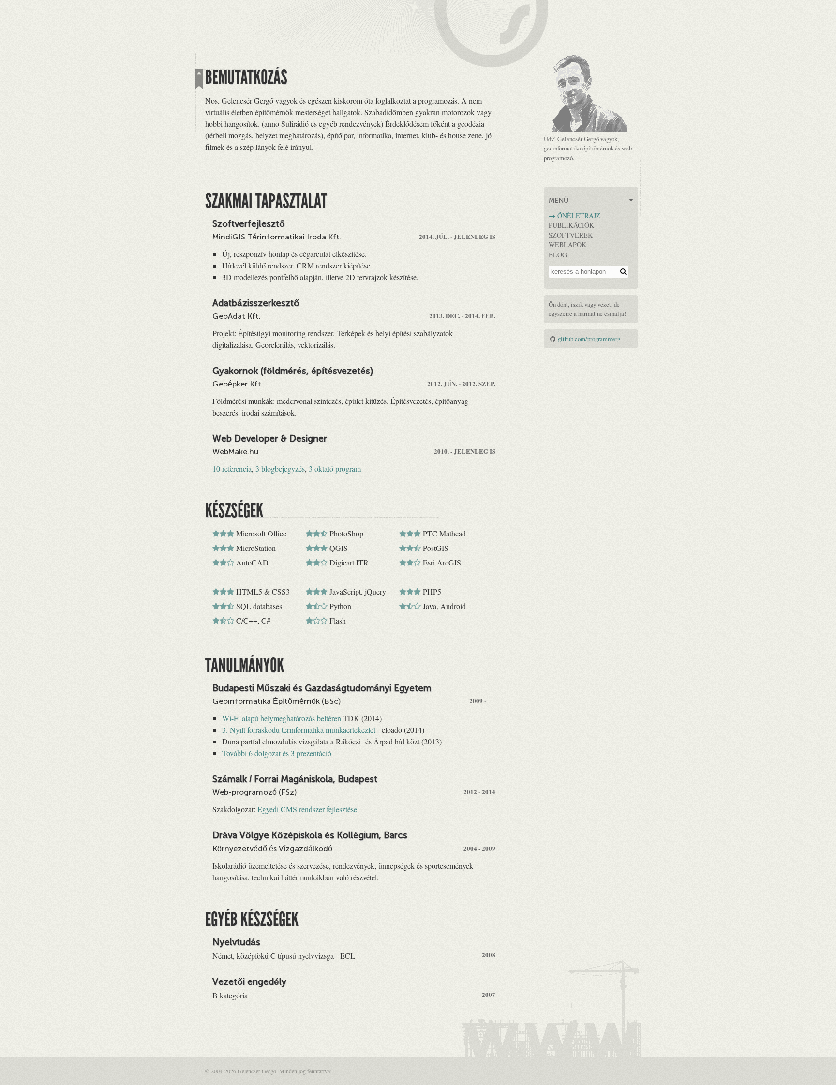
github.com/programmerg (589, 338)
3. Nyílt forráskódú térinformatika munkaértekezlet (298, 730)
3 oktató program (335, 468)
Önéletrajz (578, 215)
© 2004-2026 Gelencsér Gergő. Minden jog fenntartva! (268, 1071)
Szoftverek (571, 234)
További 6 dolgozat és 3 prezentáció (276, 753)
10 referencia (232, 468)
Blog (558, 254)
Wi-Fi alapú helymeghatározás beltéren (281, 718)
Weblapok (567, 244)
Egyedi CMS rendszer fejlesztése (307, 809)
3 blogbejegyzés (280, 468)
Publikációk (571, 225)
